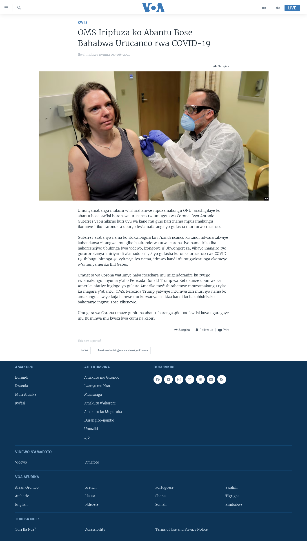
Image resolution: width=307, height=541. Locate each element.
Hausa (90, 496)
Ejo (87, 437)
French (91, 488)
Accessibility (95, 530)
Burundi (21, 378)
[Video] (264, 7)
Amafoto (92, 462)
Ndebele (91, 505)
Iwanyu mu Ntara (98, 386)
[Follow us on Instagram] (179, 379)
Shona (160, 496)
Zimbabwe (233, 505)
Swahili (231, 488)
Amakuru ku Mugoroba (103, 412)
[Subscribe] (211, 379)
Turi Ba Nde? (25, 530)
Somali (161, 505)
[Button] (221, 66)
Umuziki (91, 429)
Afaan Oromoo (27, 488)
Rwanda (21, 386)
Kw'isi (83, 22)
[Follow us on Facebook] (158, 379)
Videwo (21, 462)
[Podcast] (200, 379)
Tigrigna (232, 496)
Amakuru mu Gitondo (101, 378)
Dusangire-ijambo (99, 420)
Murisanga (93, 395)
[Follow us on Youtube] (168, 379)
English (21, 505)
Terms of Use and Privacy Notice (181, 530)
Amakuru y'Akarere (100, 403)
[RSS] (221, 379)
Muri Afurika (25, 395)
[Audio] (278, 7)
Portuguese (164, 488)
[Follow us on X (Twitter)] (189, 379)
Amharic (22, 496)
